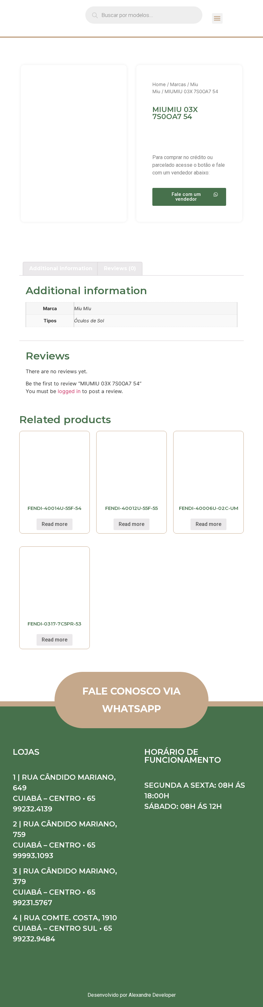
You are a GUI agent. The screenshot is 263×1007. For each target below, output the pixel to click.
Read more (54, 524)
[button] (217, 18)
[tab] (61, 269)
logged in (69, 391)
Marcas (178, 84)
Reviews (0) (120, 268)
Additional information (60, 268)
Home (159, 84)
